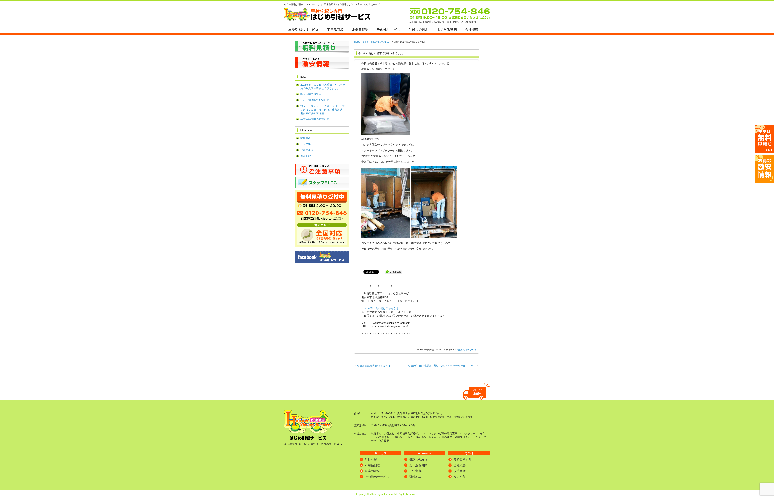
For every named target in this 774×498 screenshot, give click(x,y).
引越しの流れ (418, 459)
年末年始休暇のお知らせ (314, 99)
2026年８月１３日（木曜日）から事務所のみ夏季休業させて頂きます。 (322, 86)
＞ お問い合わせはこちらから (381, 308)
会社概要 (460, 465)
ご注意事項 (306, 149)
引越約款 (305, 155)
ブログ (366, 42)
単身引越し (372, 459)
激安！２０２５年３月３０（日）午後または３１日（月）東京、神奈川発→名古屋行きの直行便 (322, 109)
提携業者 (305, 138)
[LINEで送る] (393, 271)
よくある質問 (418, 465)
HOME (357, 42)
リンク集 (305, 143)
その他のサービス (377, 476)
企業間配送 (372, 471)
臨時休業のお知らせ (312, 94)
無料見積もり (463, 459)
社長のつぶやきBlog (380, 42)
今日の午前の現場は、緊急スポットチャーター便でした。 (442, 365)
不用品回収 (372, 465)
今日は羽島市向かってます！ (374, 365)
